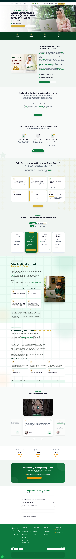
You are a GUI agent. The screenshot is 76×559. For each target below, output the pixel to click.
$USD (32, 226)
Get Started (31, 250)
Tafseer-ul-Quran (24, 534)
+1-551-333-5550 (59, 529)
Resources (46, 3)
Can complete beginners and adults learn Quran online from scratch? (33, 499)
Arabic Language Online (25, 540)
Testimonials (35, 531)
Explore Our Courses (30, 26)
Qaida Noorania (24, 529)
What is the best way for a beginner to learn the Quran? (31, 513)
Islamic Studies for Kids (25, 542)
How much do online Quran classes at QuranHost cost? (31, 508)
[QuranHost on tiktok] (11, 534)
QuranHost (14, 275)
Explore (25, 3)
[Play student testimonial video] (38, 407)
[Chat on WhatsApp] (2, 556)
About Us (12, 3)
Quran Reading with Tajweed (26, 531)
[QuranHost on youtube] (14, 534)
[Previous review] (34, 439)
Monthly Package (33, 223)
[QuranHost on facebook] (15, 534)
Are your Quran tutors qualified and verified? (29, 505)
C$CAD (40, 226)
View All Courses (37, 114)
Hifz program (40, 106)
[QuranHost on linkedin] (17, 534)
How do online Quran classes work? (28, 496)
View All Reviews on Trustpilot (38, 442)
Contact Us (35, 534)
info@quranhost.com (59, 532)
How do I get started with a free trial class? (29, 516)
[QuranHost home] (35, 3)
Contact (55, 3)
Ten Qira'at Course (25, 537)
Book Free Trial (61, 3)
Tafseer (28, 107)
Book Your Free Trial (37, 150)
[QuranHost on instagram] (18, 534)
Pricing (21, 3)
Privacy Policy (46, 529)
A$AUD (44, 226)
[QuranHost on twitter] (13, 534)
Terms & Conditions (47, 531)
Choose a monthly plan (51, 142)
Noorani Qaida (52, 63)
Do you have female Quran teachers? (28, 502)
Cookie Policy (46, 534)
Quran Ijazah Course (25, 539)
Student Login (51, 3)
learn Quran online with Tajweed (27, 337)
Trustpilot (49, 433)
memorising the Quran (52, 64)
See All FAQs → (38, 520)
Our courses (51, 196)
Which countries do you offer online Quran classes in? (31, 510)
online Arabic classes (45, 107)
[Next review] (42, 439)
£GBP (36, 226)
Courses (16, 3)
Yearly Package (42, 223)
